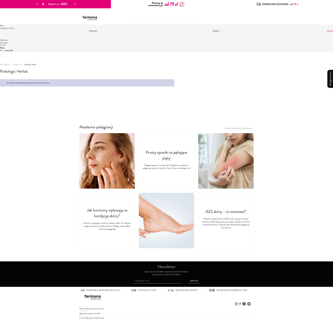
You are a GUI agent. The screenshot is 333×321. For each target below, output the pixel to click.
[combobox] (163, 20)
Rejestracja (83, 313)
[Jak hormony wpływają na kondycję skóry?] (107, 188)
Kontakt (101, 318)
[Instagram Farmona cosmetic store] (236, 303)
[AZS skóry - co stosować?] (226, 188)
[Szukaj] (248, 19)
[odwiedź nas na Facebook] (240, 304)
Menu (2, 25)
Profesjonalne (17, 64)
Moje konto (4, 40)
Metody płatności (92, 308)
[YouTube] (249, 304)
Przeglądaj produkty (7, 28)
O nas (81, 318)
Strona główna (5, 64)
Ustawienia (4, 42)
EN (4, 45)
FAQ (96, 318)
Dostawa (82, 308)
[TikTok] (244, 304)
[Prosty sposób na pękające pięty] (166, 247)
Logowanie (91, 313)
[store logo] (91, 18)
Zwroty (101, 308)
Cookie (97, 313)
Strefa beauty (89, 318)
